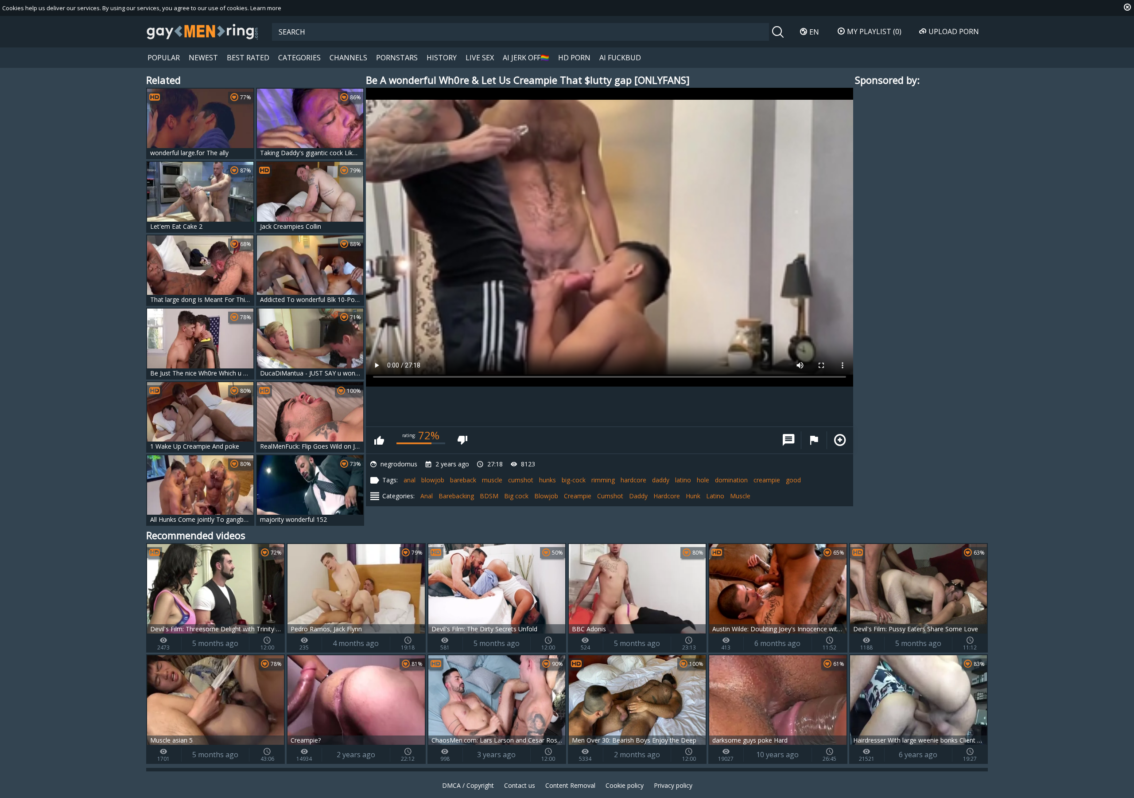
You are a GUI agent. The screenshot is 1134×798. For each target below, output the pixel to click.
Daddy (638, 496)
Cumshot (610, 496)
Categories (299, 58)
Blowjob (546, 496)
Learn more (265, 8)
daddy (660, 480)
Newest (203, 58)
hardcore (633, 480)
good (793, 480)
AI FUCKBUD (620, 58)
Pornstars (397, 58)
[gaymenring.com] (202, 31)
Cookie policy (625, 785)
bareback (463, 480)
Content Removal (570, 785)
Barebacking (456, 496)
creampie (766, 480)
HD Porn (574, 58)
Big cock (516, 496)
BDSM (489, 496)
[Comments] (788, 440)
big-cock (574, 480)
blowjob (432, 480)
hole (703, 480)
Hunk (693, 496)
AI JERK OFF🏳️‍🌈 (526, 58)
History (442, 58)
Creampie (577, 496)
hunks (547, 480)
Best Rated (248, 58)
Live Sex (480, 58)
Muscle (740, 496)
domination (731, 480)
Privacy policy (673, 785)
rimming (603, 480)
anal (410, 480)
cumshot (520, 480)
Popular (164, 58)
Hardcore (666, 496)
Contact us (519, 785)
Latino (715, 496)
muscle (492, 480)
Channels (348, 58)
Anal (426, 496)
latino (683, 480)
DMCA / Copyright (468, 785)
